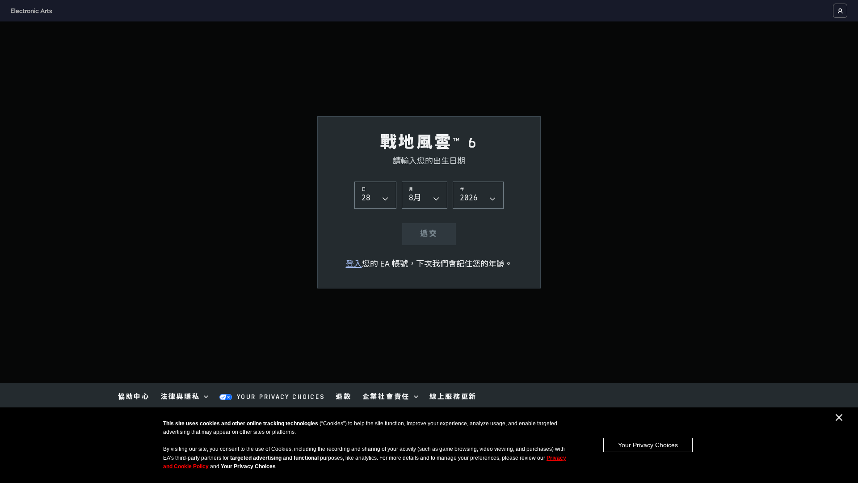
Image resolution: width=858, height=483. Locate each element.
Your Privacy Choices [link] (281, 397)
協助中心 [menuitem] (134, 397)
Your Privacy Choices (648, 445)
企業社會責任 (386, 397)
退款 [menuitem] (343, 397)
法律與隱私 (180, 397)
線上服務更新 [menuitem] (453, 397)
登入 (354, 264)
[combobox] (375, 195)
